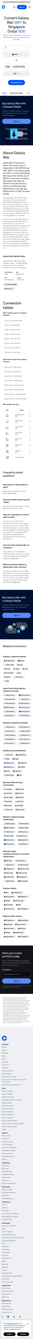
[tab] (4, 93)
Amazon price (7, 1312)
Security (5, 1062)
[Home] (3, 7)
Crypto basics (7, 1103)
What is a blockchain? (10, 1120)
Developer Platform (9, 1226)
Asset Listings (7, 1190)
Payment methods (8, 1150)
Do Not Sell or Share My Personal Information (14, 1081)
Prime (4, 1205)
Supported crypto (8, 1156)
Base (3, 1229)
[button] (29, 7)
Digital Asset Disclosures (11, 1085)
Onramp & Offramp (8, 1241)
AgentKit (5, 1264)
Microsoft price (7, 1309)
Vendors (5, 1068)
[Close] (28, 1323)
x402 (3, 1243)
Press (4, 1059)
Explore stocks (7, 1094)
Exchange (5, 1211)
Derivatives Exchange (10, 1216)
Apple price (6, 1306)
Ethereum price (7, 1291)
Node (4, 1261)
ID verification (7, 1144)
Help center (6, 1136)
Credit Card (6, 1177)
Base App (5, 1168)
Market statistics (8, 1097)
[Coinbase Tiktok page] (20, 1317)
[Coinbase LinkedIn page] (8, 1317)
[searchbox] (16, 73)
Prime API (5, 1279)
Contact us (6, 1139)
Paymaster (6, 1249)
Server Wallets (7, 1232)
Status (4, 1159)
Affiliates (5, 1053)
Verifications (6, 1258)
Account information (9, 1147)
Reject (9, 1334)
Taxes (4, 1129)
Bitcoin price (6, 1288)
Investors (5, 1065)
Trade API (5, 1246)
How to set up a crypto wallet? (13, 1123)
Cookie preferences (9, 1077)
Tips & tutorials (7, 1106)
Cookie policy (7, 1074)
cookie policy (12, 1323)
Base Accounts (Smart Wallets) (13, 1238)
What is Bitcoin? (8, 1115)
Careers (5, 1050)
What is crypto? (7, 1118)
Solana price (6, 1294)
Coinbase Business (9, 1192)
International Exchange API (12, 1276)
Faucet (4, 1270)
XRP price (5, 1297)
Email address (6, 970)
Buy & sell (5, 1166)
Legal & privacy (7, 1071)
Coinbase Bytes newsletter (12, 1100)
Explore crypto (7, 1091)
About (4, 1047)
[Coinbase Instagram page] (14, 1317)
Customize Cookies (14, 1329)
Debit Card (6, 1180)
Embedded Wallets (9, 1235)
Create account (7, 1142)
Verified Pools (7, 1219)
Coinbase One (7, 1171)
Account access (7, 1153)
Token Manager (7, 1198)
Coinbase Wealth (8, 1174)
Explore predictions (9, 1183)
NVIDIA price (6, 1303)
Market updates (7, 1112)
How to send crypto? (9, 1126)
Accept (23, 1334)
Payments (5, 1195)
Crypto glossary (7, 1109)
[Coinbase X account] (2, 1317)
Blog (3, 1056)
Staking (4, 1208)
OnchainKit (6, 1252)
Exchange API (7, 1273)
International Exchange (10, 1214)
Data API (5, 1255)
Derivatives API (7, 1282)
